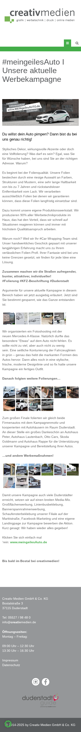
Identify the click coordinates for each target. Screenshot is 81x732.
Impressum (10, 660)
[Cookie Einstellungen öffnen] (8, 726)
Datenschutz (11, 665)
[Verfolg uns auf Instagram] (35, 685)
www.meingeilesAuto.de (28, 542)
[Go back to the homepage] (40, 15)
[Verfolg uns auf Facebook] (45, 685)
